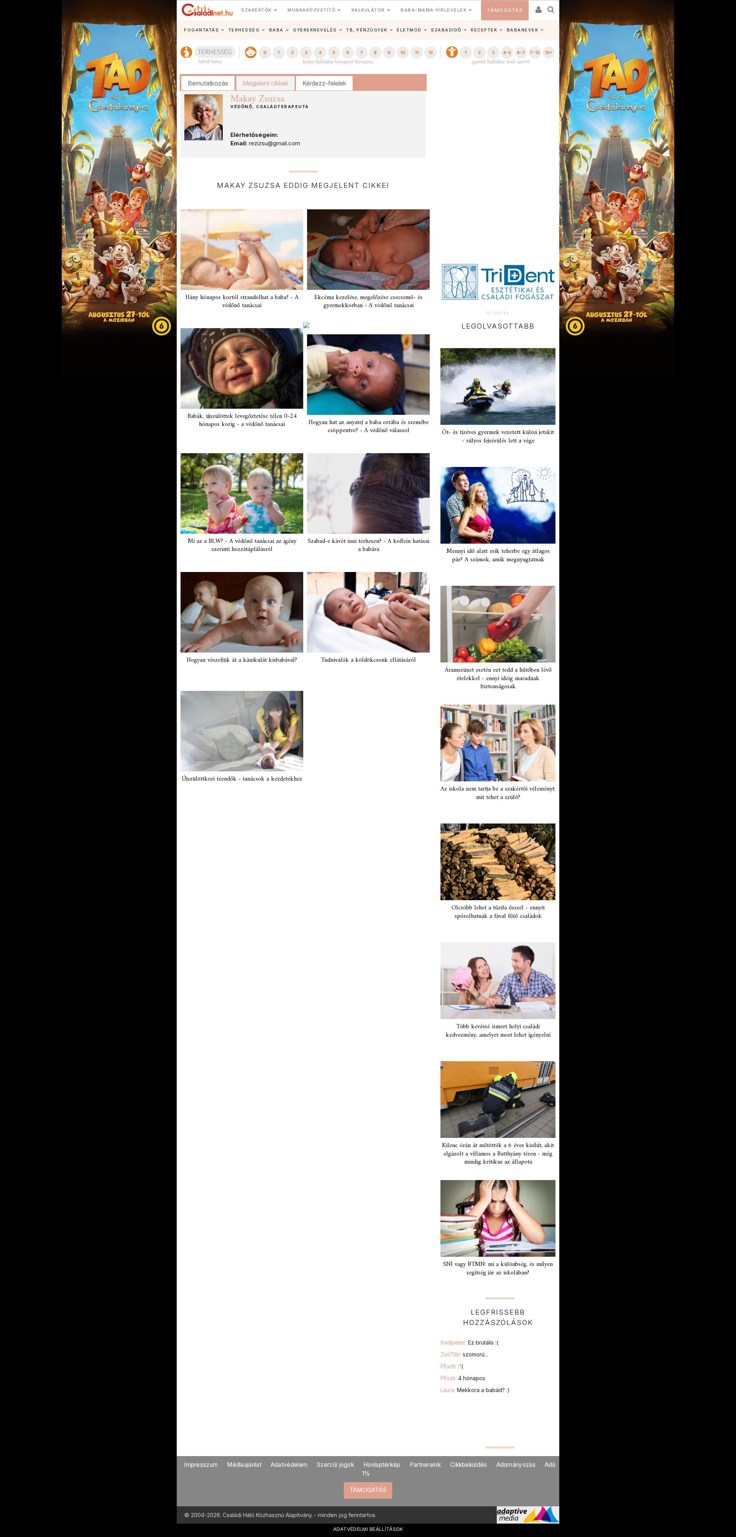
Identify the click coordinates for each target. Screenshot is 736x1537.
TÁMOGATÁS (505, 10)
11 (417, 52)
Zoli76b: (464, 1354)
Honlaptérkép (382, 1464)
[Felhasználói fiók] (537, 7)
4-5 (507, 52)
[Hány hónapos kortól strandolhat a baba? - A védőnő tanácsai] (242, 249)
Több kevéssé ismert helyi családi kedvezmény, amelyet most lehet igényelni (498, 1030)
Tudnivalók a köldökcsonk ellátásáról (368, 660)
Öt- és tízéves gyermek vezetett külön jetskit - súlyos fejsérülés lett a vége (498, 436)
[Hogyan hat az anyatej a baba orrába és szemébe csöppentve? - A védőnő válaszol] (368, 374)
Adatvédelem (289, 1464)
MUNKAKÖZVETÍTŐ (311, 10)
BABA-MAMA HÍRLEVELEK (434, 10)
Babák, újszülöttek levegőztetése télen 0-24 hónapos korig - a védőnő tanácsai (242, 420)
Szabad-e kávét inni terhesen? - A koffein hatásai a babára (368, 545)
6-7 (521, 52)
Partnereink (425, 1464)
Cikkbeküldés (468, 1464)
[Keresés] (551, 7)
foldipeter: (469, 1342)
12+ (548, 52)
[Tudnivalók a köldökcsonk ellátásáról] (368, 612)
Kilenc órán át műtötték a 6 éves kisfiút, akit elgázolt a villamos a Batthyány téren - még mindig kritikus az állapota (498, 1153)
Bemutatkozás (208, 83)
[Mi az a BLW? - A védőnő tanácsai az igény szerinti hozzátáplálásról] (242, 493)
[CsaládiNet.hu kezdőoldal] (207, 10)
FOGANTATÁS (201, 30)
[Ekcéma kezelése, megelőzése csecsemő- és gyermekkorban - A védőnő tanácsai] (368, 249)
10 (402, 52)
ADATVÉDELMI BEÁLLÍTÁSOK (368, 1529)
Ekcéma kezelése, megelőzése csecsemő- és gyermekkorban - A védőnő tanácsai (368, 301)
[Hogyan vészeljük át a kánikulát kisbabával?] (242, 612)
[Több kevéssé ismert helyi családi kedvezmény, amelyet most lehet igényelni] (497, 980)
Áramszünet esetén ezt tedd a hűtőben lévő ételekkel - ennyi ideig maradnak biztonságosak (498, 678)
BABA (276, 30)
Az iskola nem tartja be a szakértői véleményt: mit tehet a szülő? (497, 793)
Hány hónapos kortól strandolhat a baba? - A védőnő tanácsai (242, 301)
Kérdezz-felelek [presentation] (324, 83)
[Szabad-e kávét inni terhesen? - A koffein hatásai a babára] (368, 493)
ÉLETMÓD (409, 30)
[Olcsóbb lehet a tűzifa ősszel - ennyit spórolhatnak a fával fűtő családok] (497, 862)
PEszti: (451, 1366)
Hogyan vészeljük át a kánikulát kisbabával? (242, 660)
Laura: (475, 1390)
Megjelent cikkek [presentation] (265, 83)
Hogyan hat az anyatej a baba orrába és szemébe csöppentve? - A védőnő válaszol (369, 426)
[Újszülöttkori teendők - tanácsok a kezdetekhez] (242, 731)
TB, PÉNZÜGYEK (367, 30)
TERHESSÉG (244, 30)
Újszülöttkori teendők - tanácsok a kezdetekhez (242, 779)
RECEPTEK (484, 30)
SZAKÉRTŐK (256, 10)
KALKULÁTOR (368, 10)
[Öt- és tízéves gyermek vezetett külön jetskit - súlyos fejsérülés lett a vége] (497, 386)
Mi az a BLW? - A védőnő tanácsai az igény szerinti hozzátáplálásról (242, 545)
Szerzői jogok (335, 1464)
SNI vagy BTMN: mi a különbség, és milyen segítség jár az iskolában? (498, 1268)
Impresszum (201, 1464)
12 (430, 52)
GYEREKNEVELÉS (315, 30)
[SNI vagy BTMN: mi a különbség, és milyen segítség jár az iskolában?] (497, 1218)
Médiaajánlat (244, 1464)
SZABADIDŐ (446, 30)
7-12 (535, 52)
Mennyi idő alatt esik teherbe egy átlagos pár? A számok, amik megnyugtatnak (498, 555)
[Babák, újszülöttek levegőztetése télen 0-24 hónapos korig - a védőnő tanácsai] (242, 368)
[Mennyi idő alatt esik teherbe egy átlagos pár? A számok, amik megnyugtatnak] (497, 505)
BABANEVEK (523, 30)
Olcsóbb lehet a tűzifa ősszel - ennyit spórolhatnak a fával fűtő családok (498, 911)
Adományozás (516, 1464)
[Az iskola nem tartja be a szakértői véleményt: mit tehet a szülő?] (497, 743)
